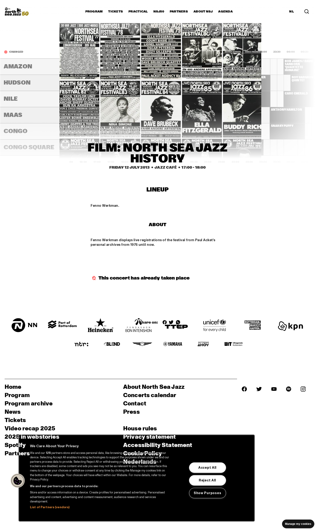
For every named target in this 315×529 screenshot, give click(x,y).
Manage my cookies (298, 524)
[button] (17, 480)
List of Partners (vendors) (49, 507)
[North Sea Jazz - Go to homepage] (17, 11)
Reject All (207, 480)
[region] (136, 478)
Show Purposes (207, 493)
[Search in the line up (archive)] (306, 11)
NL (291, 11)
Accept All (207, 467)
